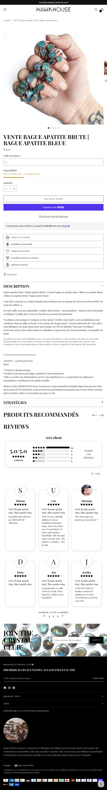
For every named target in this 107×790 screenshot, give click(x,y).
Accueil (6, 20)
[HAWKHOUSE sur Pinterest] (14, 688)
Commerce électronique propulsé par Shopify (21, 772)
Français (6, 765)
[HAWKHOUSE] (53, 9)
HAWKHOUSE (24, 770)
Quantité (8, 182)
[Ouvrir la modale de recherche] (96, 9)
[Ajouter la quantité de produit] (14, 188)
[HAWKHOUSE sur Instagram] (9, 688)
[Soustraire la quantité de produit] (6, 188)
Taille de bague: (12, 155)
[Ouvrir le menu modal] (5, 9)
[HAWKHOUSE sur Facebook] (5, 688)
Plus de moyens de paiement (53, 216)
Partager (12, 274)
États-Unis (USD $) (25, 765)
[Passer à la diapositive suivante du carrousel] (101, 415)
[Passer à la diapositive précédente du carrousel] (94, 415)
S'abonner (98, 678)
